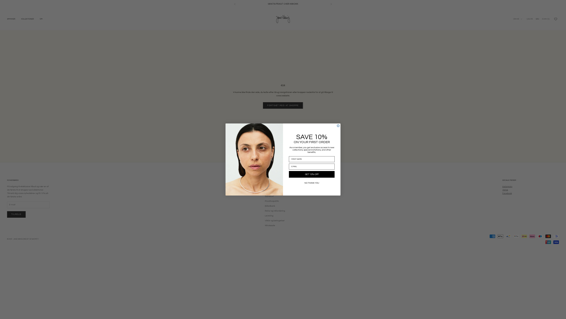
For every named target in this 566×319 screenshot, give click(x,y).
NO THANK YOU (312, 183)
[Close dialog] (338, 126)
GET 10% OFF (312, 174)
